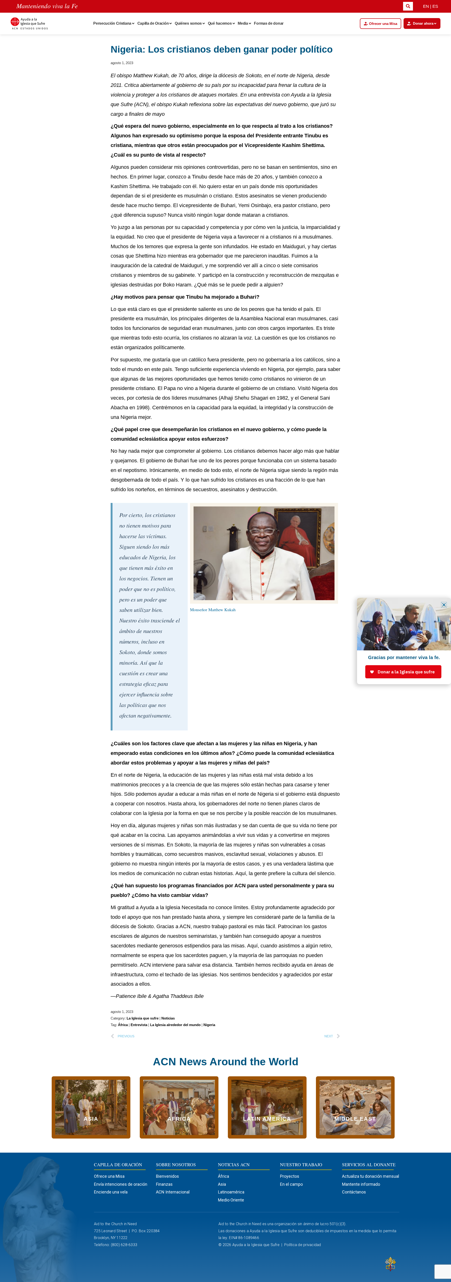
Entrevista (139, 1025)
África (123, 1025)
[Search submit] (408, 6)
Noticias (168, 1018)
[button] (444, 604)
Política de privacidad (303, 1245)
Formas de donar (269, 23)
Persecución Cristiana (112, 23)
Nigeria (209, 1025)
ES (435, 6)
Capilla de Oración (153, 23)
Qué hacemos (220, 23)
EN (426, 6)
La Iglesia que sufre (143, 1018)
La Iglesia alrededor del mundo (175, 1025)
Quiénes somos (188, 23)
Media (243, 23)
